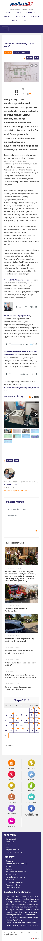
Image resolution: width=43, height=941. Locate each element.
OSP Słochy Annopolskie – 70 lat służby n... (22, 896)
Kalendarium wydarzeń (16, 872)
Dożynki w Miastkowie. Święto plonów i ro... (22, 912)
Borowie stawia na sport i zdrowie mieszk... (22, 923)
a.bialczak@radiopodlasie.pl (17, 490)
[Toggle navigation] (5, 28)
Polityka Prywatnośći (10, 935)
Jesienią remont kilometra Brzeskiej (20, 915)
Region (8, 53)
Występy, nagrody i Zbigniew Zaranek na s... (22, 901)
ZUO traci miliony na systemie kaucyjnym (22, 917)
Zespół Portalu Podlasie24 (17, 864)
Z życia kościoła (12, 850)
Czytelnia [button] (33, 16)
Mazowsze (12, 813)
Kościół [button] (20, 16)
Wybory (31, 791)
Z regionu (10, 842)
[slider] (21, 307)
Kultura (31, 768)
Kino (11, 791)
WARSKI (37, 938)
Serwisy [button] (7, 16)
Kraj (36, 58)
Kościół (31, 779)
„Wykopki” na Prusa (14, 920)
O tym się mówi (31, 802)
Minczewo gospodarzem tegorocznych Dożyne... (22, 904)
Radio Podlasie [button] (12, 12)
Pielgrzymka (11, 802)
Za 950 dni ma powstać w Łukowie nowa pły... (22, 907)
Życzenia (10, 879)
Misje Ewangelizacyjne (31, 814)
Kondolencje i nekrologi (15, 877)
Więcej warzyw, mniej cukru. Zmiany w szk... (22, 899)
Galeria (9, 869)
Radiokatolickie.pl (13, 885)
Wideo (8, 866)
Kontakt (27, 21)
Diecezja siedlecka (14, 852)
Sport (11, 779)
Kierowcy (11, 826)
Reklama (15, 21)
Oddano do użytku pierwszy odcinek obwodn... (22, 925)
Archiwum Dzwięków (14, 882)
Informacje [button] (30, 12)
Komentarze (11, 874)
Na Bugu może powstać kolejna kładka (22, 909)
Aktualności (11, 839)
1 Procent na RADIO (13, 887)
